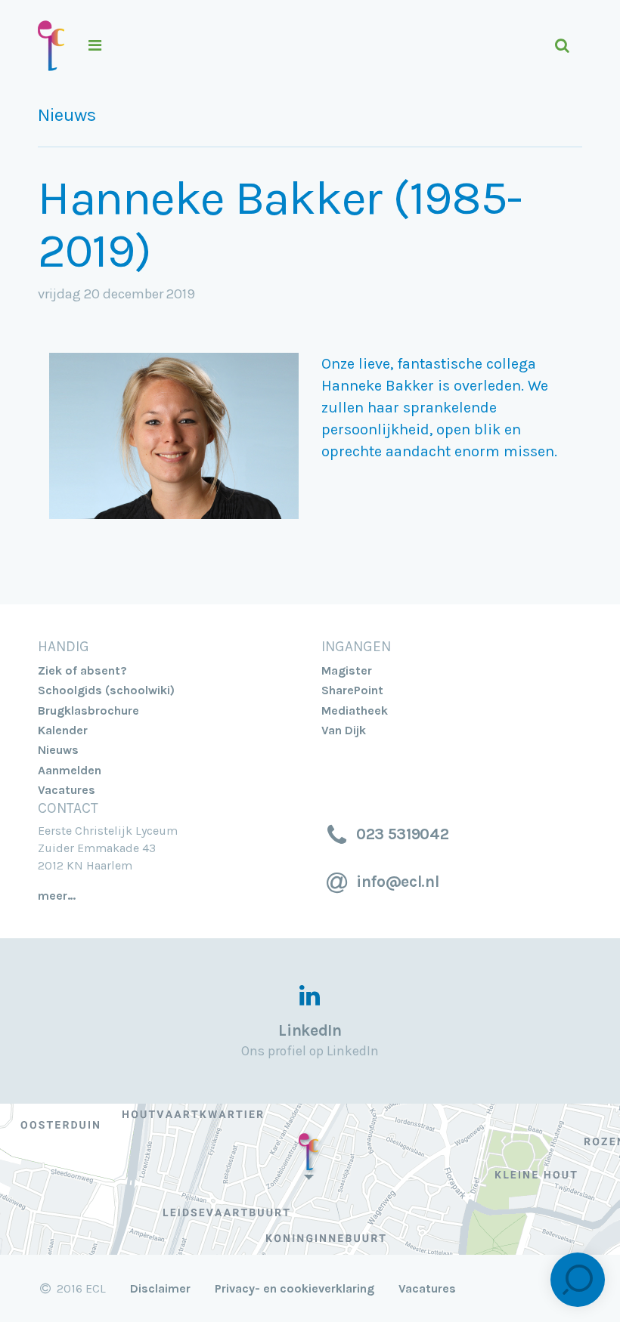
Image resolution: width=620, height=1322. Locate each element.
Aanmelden (69, 770)
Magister (346, 670)
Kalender (63, 730)
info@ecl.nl (395, 882)
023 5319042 (400, 834)
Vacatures (66, 790)
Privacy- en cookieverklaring (294, 1288)
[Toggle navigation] (309, 45)
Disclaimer (160, 1288)
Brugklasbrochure (88, 710)
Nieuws (67, 114)
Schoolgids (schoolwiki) (106, 690)
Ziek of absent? (82, 670)
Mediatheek (354, 710)
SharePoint (352, 690)
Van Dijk (343, 730)
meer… (57, 895)
